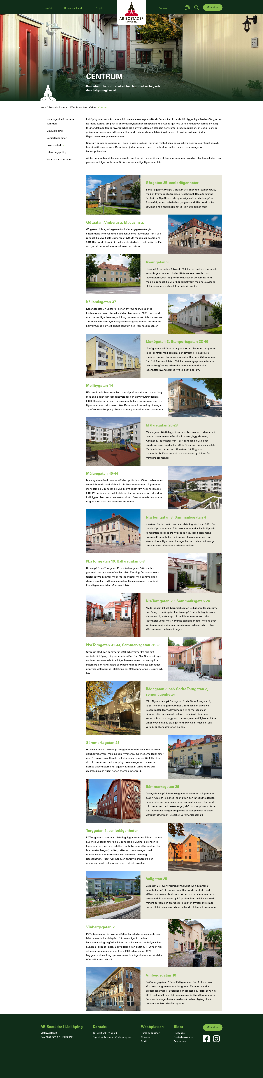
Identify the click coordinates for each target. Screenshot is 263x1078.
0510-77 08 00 (109, 1033)
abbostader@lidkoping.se (116, 1037)
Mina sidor (213, 7)
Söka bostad (54, 145)
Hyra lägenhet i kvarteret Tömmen (61, 121)
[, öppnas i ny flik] (206, 1038)
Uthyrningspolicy (56, 152)
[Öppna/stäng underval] (63, 147)
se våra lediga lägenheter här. (144, 162)
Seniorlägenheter (57, 138)
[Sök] (196, 8)
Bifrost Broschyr (136, 863)
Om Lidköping (55, 131)
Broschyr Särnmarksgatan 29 (186, 815)
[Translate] (187, 8)
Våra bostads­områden (59, 159)
